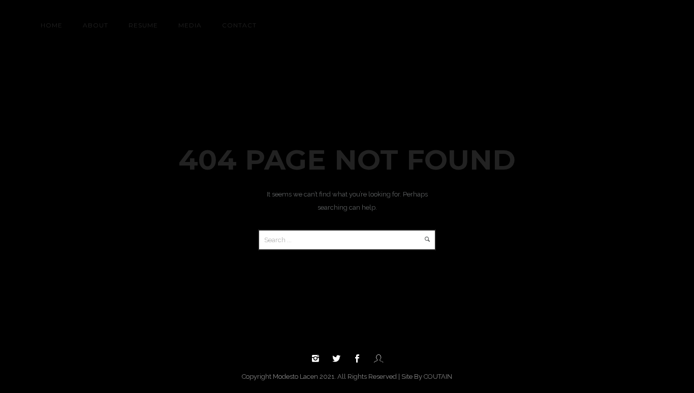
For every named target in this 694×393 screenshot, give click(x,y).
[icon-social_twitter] (338, 358)
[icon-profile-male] (378, 358)
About (95, 25)
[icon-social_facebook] (359, 358)
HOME (51, 25)
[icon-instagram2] (318, 358)
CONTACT (239, 25)
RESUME (143, 25)
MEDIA (190, 25)
